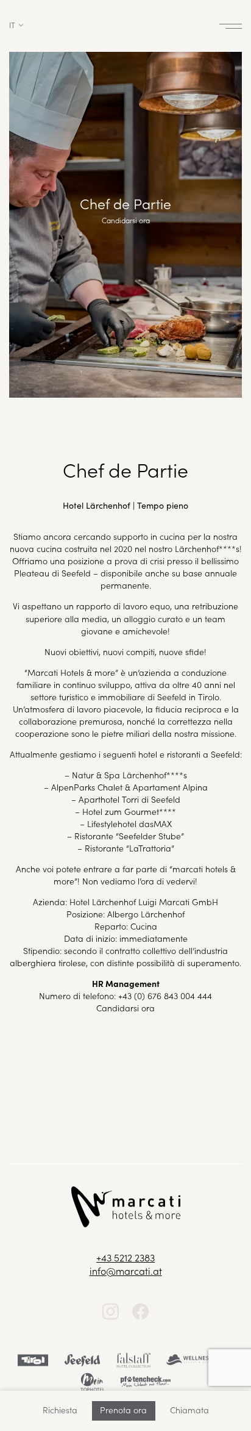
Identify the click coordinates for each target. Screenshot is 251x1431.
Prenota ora (123, 1410)
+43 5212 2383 (125, 1257)
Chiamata (189, 1410)
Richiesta (60, 1410)
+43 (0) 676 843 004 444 (165, 995)
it (12, 25)
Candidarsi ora (125, 1008)
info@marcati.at (126, 1270)
